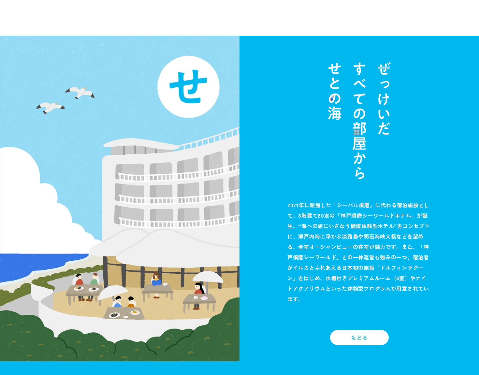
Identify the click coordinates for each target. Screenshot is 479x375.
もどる (359, 337)
